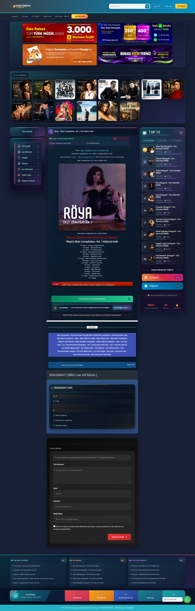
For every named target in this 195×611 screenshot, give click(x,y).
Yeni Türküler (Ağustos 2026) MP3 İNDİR (144, 583)
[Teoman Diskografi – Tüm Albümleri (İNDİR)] (151, 164)
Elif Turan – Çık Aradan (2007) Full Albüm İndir (145, 566)
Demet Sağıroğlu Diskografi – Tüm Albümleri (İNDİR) (168, 232)
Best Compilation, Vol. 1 (86, 157)
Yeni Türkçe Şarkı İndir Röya (101, 354)
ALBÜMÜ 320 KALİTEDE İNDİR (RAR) (91, 299)
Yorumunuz (59, 464)
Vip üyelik (25, 16)
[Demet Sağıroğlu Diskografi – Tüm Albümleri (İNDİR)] (151, 237)
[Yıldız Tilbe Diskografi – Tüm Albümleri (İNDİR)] (151, 152)
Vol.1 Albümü (99, 348)
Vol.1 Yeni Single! (99, 351)
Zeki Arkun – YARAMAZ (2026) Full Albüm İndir (145, 574)
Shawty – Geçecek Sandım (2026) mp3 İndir (26, 583)
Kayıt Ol (157, 6)
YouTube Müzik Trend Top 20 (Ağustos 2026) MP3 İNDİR (148, 578)
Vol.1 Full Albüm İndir (84, 351)
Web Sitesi (57, 514)
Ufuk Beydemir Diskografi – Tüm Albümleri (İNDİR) (167, 257)
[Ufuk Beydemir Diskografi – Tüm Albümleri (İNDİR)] (151, 261)
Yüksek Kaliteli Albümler (66, 138)
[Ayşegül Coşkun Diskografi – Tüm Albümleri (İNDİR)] (151, 249)
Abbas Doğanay (61, 415)
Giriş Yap (168, 6)
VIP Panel (181, 6)
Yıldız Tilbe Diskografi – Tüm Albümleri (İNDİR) (166, 147)
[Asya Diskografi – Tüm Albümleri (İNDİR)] (151, 200)
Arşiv (63, 560)
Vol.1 (111, 345)
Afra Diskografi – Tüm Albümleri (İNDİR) (168, 184)
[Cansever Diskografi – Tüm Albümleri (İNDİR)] (151, 213)
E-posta (57, 501)
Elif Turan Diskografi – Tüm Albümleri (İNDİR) (86, 566)
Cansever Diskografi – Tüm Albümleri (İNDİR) (165, 208)
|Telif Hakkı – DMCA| (62, 16)
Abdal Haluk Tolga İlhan (63, 420)
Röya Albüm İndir (102, 338)
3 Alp (57, 401)
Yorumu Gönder (118, 537)
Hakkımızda (47, 16)
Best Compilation (63, 335)
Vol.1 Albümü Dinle (112, 348)
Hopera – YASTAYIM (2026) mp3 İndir (24, 574)
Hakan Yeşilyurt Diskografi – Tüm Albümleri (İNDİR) (88, 578)
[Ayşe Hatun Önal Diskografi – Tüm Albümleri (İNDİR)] (151, 225)
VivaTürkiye (22, 6)
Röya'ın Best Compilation (105, 342)
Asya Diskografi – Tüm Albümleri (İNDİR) (168, 196)
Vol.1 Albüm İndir (87, 348)
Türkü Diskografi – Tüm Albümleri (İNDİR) (168, 172)
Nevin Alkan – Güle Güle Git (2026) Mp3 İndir (27, 566)
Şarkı (118, 342)
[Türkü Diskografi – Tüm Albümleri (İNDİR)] (151, 176)
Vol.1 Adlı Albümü (120, 345)
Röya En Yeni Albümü (66, 342)
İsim (56, 488)
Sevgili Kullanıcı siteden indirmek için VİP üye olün (91, 284)
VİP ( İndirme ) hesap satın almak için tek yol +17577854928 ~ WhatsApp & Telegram (97, 608)
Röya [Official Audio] (87, 338)
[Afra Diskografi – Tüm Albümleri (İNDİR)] (151, 188)
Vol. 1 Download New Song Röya (74, 345)
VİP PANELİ (36, 16)
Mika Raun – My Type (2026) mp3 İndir (25, 570)
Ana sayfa (15, 16)
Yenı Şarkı (110, 351)
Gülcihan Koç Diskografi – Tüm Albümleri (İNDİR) (87, 570)
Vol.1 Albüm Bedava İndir (71, 348)
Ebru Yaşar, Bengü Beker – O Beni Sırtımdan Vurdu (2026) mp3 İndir (34, 578)
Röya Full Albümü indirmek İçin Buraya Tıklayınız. (92, 237)
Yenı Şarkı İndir (120, 351)
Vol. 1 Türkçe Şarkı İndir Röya (97, 345)
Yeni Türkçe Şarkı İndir (81, 354)
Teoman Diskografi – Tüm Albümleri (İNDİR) (165, 160)
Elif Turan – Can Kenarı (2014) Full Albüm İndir (145, 570)
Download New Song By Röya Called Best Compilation (90, 335)
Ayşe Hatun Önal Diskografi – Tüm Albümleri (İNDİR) (168, 220)
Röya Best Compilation (119, 338)
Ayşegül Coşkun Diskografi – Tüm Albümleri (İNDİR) (168, 244)
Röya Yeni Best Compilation (85, 342)
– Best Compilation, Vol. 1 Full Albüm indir (94, 150)
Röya (74, 157)
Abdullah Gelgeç (61, 425)
